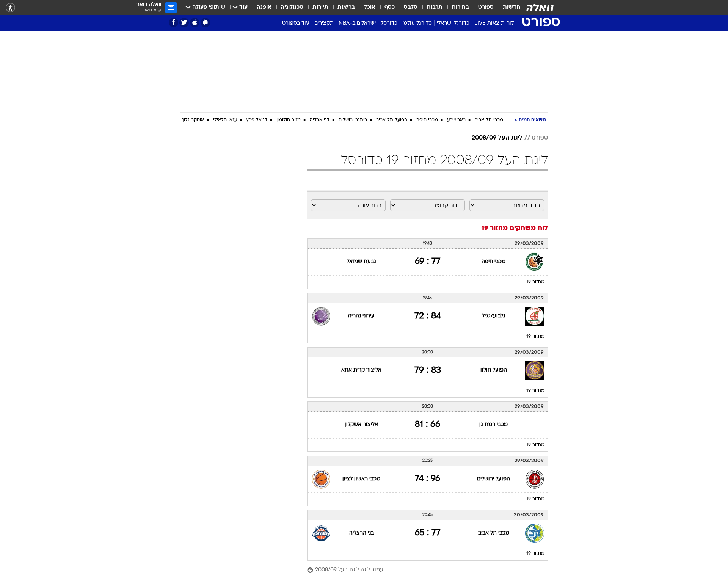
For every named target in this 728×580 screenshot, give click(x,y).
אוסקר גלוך (193, 120)
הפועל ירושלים (493, 479)
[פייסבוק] (173, 22)
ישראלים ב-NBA (357, 23)
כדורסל (389, 23)
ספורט (486, 7)
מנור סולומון (288, 120)
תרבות (434, 7)
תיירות (320, 7)
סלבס (410, 7)
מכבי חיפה (427, 120)
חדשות (511, 7)
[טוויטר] (184, 22)
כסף (389, 7)
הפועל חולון (493, 370)
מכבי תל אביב (489, 120)
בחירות (460, 7)
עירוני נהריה (361, 316)
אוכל (369, 7)
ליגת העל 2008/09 (497, 138)
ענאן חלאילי (225, 120)
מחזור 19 (535, 282)
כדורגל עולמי (417, 23)
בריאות (346, 7)
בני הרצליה (361, 533)
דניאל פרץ (256, 120)
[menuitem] (507, 7)
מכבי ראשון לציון (361, 479)
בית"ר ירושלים (353, 120)
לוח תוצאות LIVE (494, 23)
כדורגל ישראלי (453, 23)
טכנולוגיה (292, 7)
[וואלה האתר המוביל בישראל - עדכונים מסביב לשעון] (540, 7)
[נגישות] (10, 8)
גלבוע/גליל (493, 316)
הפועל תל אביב (391, 120)
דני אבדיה (319, 120)
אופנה (264, 7)
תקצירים (324, 23)
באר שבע (456, 120)
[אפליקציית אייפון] (194, 22)
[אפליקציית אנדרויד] (205, 22)
